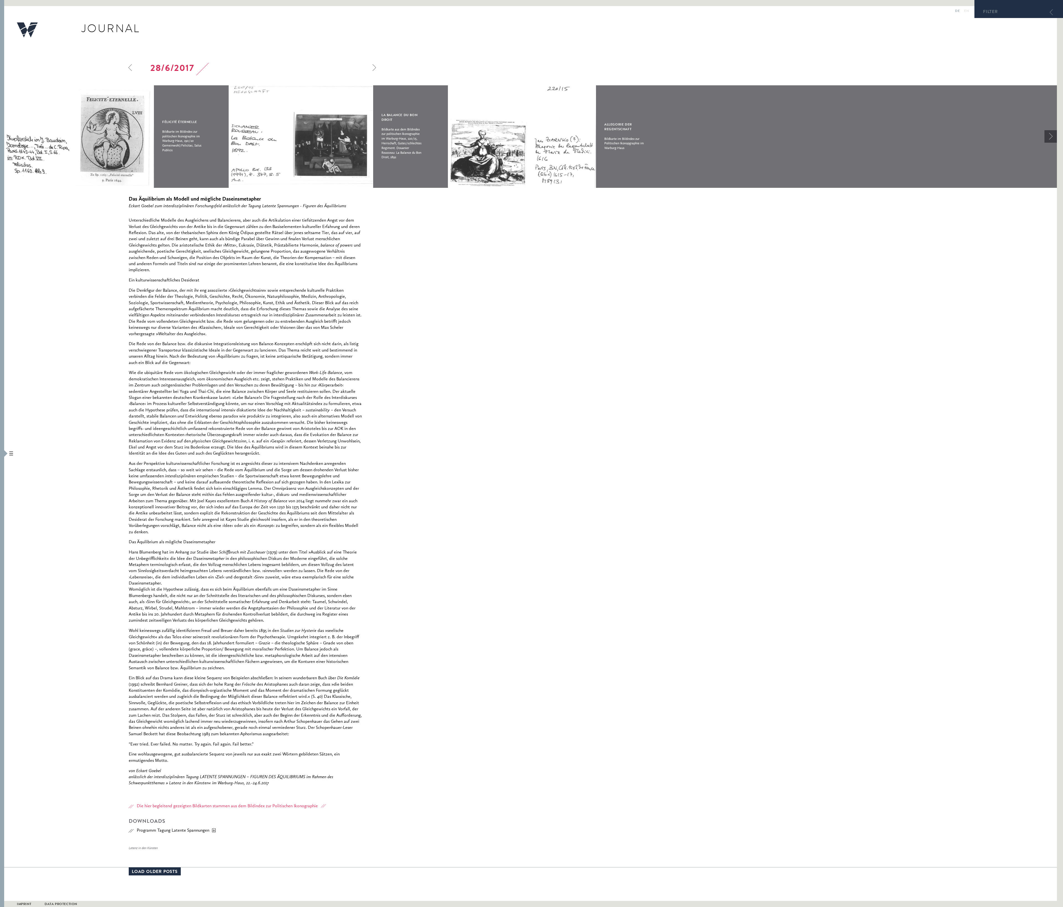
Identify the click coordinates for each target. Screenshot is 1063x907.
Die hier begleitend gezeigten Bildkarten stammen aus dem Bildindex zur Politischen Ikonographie (227, 806)
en (966, 11)
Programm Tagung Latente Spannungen (173, 830)
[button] (2, 453)
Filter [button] (990, 12)
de (957, 11)
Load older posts (155, 872)
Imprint (24, 904)
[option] (116, 136)
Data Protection (61, 904)
